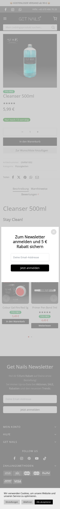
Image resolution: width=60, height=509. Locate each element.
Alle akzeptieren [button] (43, 502)
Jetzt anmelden (30, 268)
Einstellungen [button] (12, 502)
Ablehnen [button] (27, 502)
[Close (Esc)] (53, 232)
